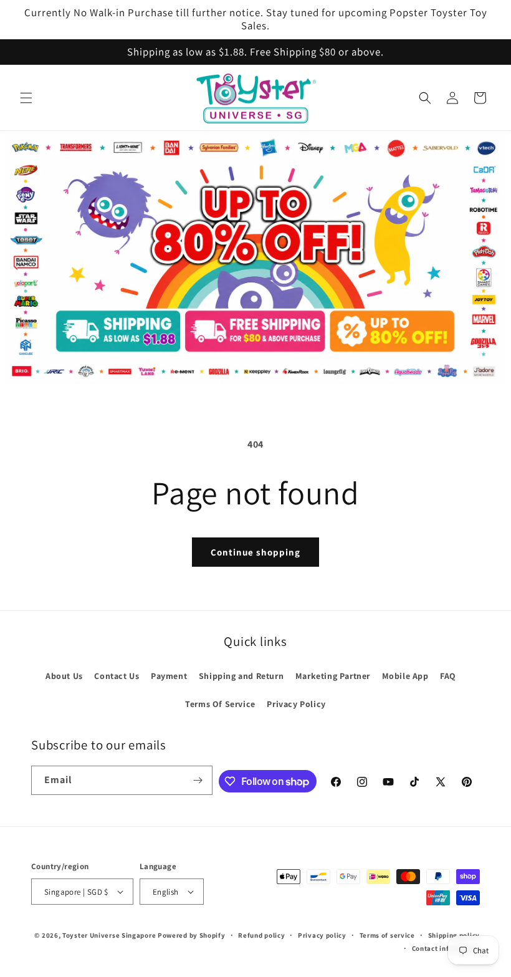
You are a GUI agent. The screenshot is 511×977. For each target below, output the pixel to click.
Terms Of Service (220, 704)
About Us (64, 675)
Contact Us (116, 675)
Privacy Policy (296, 704)
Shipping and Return (241, 675)
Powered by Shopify (192, 935)
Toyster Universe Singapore (109, 935)
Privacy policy (322, 935)
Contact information (446, 948)
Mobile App (405, 675)
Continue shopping (255, 552)
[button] (26, 98)
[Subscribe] (198, 780)
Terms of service (387, 935)
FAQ (448, 675)
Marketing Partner (332, 675)
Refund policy (261, 935)
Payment (169, 675)
